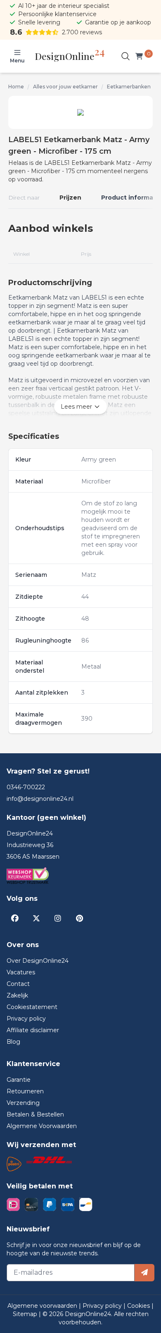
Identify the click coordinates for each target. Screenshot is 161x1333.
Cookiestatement (32, 1007)
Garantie (19, 1079)
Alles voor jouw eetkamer (65, 86)
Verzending (23, 1103)
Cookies (139, 1305)
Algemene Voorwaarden (42, 1126)
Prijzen (70, 197)
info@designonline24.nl (40, 798)
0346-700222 (26, 787)
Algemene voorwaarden (43, 1305)
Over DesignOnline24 (38, 960)
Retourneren (25, 1091)
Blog (13, 1041)
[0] (140, 56)
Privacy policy (26, 1018)
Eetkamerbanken (129, 86)
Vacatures (21, 972)
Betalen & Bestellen (35, 1114)
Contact (18, 984)
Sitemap (26, 1314)
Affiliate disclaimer (33, 1030)
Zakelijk (17, 995)
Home (16, 86)
